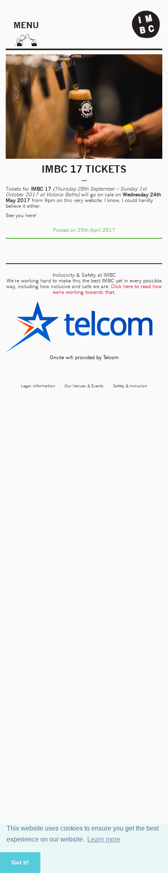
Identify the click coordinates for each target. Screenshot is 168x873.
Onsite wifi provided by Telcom (84, 357)
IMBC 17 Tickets (84, 169)
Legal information (38, 385)
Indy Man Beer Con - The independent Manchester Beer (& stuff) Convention (146, 24)
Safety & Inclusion (130, 385)
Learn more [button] (103, 839)
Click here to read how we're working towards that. (107, 289)
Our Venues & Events (84, 385)
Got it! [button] (20, 862)
